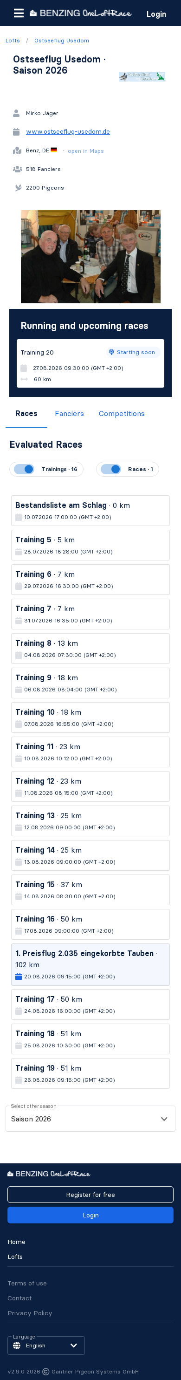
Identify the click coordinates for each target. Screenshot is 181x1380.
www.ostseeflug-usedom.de (68, 131)
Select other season (33, 1106)
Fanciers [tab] (69, 413)
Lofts (15, 1256)
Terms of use (27, 1283)
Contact (19, 1298)
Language (24, 1337)
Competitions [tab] (122, 413)
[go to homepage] (81, 12)
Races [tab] (26, 413)
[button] (18, 13)
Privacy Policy (29, 1313)
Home (16, 1241)
